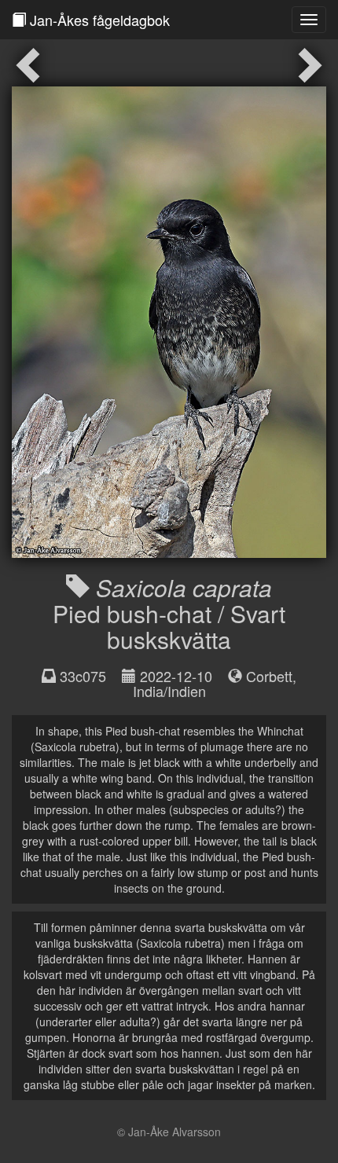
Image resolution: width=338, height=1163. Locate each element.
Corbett (269, 676)
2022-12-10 (176, 676)
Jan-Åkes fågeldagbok (98, 19)
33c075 (83, 676)
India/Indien (169, 691)
